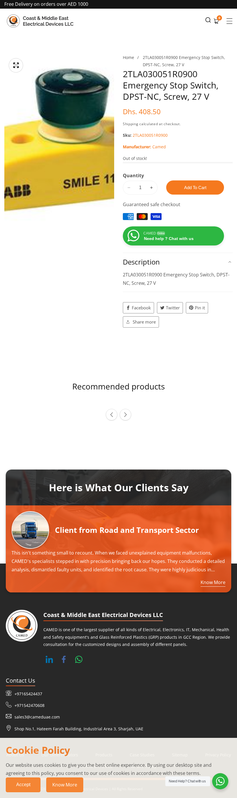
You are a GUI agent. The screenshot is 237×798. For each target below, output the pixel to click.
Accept (23, 784)
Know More (64, 785)
